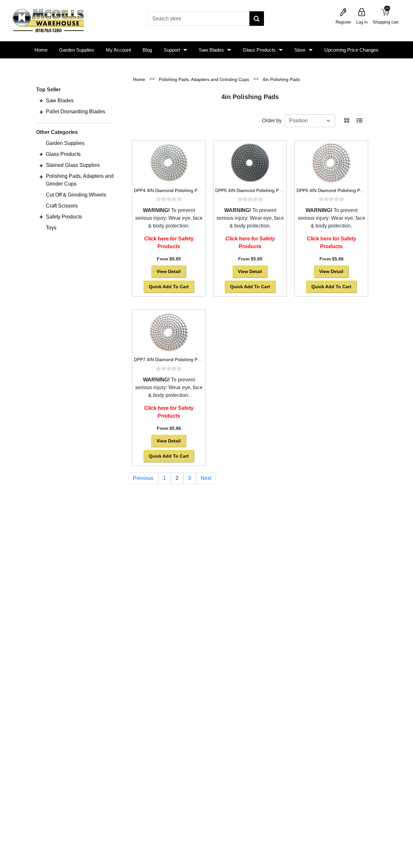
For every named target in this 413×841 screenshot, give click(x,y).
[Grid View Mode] (347, 121)
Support (172, 50)
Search (256, 18)
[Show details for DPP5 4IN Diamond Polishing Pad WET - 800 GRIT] (250, 162)
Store (300, 50)
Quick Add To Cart (169, 286)
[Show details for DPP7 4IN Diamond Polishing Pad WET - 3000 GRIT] (168, 332)
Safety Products (64, 216)
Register (343, 22)
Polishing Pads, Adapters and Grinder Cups (80, 180)
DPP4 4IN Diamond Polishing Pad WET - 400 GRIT (186, 190)
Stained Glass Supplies (73, 165)
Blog (147, 50)
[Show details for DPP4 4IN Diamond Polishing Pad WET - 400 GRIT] (168, 162)
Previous (143, 478)
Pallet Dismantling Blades (75, 111)
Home (41, 50)
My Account (118, 50)
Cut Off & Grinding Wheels (76, 195)
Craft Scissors (62, 205)
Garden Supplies (76, 50)
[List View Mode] (359, 121)
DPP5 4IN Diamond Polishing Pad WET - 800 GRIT (267, 190)
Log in (362, 22)
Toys (51, 227)
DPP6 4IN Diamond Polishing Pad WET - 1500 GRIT (350, 190)
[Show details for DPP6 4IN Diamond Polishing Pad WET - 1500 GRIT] (331, 162)
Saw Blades (211, 50)
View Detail (168, 271)
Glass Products (259, 50)
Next (206, 478)
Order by (272, 120)
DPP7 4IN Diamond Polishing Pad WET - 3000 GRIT (187, 359)
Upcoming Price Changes (351, 50)
